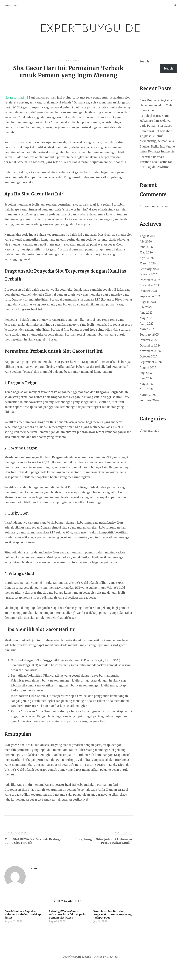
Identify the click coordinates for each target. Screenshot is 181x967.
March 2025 (147, 329)
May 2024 (146, 384)
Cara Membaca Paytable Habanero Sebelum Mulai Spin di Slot (156, 105)
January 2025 (148, 340)
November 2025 (150, 285)
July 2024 (146, 373)
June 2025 (146, 312)
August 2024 (148, 367)
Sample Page (12, 5)
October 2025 (148, 291)
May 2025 (146, 318)
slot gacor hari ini (16, 97)
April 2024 (147, 389)
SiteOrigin (112, 956)
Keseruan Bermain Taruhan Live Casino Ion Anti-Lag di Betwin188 (156, 162)
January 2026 (148, 274)
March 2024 (148, 395)
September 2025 (150, 296)
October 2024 (148, 356)
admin (35, 868)
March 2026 (148, 263)
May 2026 (146, 252)
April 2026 (147, 258)
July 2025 (146, 307)
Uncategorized (149, 430)
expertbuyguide (90, 27)
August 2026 (148, 236)
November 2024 (150, 351)
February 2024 (149, 400)
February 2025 (149, 334)
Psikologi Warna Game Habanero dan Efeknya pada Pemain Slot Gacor (156, 120)
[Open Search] (175, 5)
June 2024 (146, 378)
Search (144, 61)
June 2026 (146, 247)
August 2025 (148, 302)
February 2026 (149, 269)
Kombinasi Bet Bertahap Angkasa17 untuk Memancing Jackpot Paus (157, 136)
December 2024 (150, 345)
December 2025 (150, 280)
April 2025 (146, 323)
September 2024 (151, 362)
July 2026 (146, 241)
